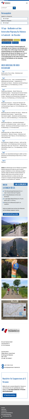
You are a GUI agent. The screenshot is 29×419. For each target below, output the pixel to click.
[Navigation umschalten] (27, 3)
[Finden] (14, 8)
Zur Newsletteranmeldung (9, 395)
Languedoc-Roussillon (6, 42)
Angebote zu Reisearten (6, 16)
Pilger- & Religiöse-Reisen (7, 40)
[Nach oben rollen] (26, 416)
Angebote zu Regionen (6, 20)
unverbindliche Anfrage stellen (11, 214)
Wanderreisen (16, 40)
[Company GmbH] (5, 3)
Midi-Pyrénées (15, 42)
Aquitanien (23, 40)
